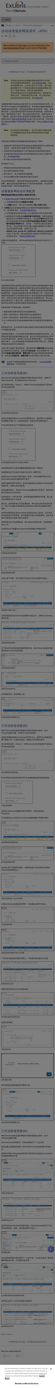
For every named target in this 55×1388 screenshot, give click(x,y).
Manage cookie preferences (26, 1383)
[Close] (51, 1369)
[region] (27, 1376)
